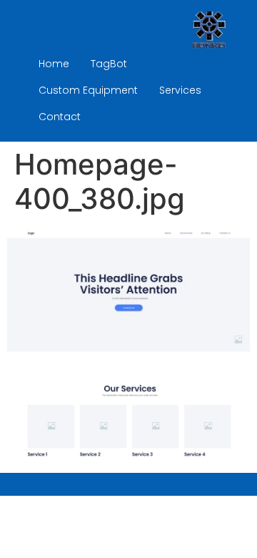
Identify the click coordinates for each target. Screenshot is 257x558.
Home (54, 64)
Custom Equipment (88, 90)
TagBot (109, 64)
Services (180, 90)
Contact (60, 116)
